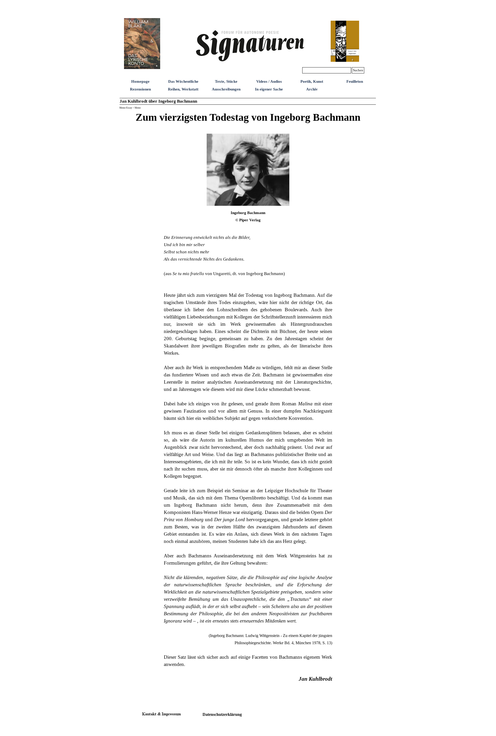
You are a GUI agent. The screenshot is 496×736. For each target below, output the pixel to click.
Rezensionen (140, 89)
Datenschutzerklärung (222, 714)
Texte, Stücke (226, 81)
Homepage (140, 81)
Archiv (312, 89)
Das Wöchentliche (183, 81)
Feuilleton (354, 81)
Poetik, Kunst (311, 81)
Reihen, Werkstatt (183, 89)
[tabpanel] (248, 121)
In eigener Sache (269, 89)
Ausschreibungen (226, 89)
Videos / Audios (269, 81)
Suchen (358, 70)
